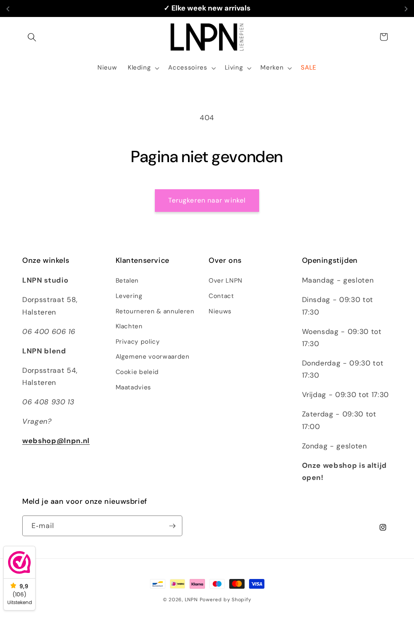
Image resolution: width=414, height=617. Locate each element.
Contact (221, 296)
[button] (32, 36)
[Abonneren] (172, 526)
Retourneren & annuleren (155, 311)
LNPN (191, 599)
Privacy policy (138, 342)
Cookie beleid (137, 372)
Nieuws (220, 311)
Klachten (129, 326)
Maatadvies (134, 387)
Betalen (127, 281)
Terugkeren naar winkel (207, 200)
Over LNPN (226, 281)
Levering (129, 296)
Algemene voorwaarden (153, 357)
